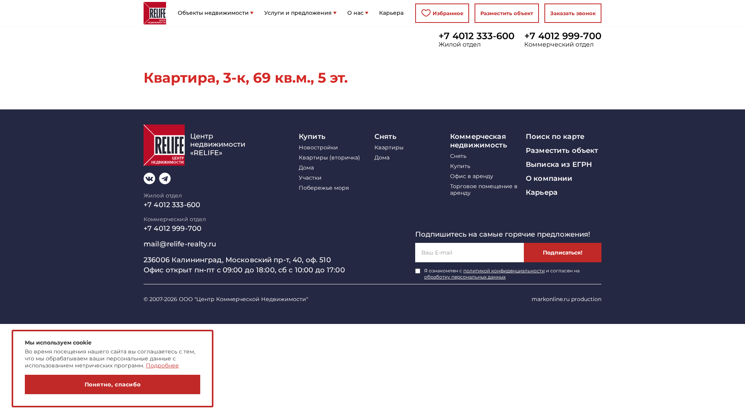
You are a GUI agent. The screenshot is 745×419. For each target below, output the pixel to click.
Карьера (542, 192)
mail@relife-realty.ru (180, 244)
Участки (310, 178)
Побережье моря (324, 188)
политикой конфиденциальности (504, 271)
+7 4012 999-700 (562, 36)
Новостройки (318, 147)
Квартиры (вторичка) (329, 157)
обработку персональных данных (465, 277)
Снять (385, 136)
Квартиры (389, 147)
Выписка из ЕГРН (559, 164)
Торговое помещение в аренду (484, 189)
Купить (312, 136)
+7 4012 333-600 (476, 36)
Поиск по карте (555, 136)
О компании (549, 178)
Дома (306, 167)
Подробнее (162, 365)
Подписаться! (562, 252)
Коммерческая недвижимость (478, 140)
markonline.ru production (566, 299)
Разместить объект (506, 13)
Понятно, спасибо (113, 384)
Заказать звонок (573, 13)
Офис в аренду (471, 176)
